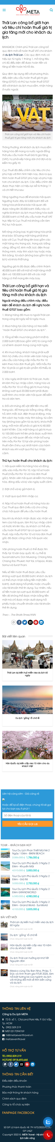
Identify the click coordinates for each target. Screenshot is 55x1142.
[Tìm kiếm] (51, 10)
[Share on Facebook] (19, 622)
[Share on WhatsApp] (13, 622)
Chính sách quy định (14, 1098)
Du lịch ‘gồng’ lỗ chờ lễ (23, 934)
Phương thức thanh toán (16, 1086)
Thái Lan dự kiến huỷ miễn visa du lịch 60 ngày (32, 923)
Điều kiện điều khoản (14, 1080)
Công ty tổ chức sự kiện (16, 1104)
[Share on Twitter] (24, 622)
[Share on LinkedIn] (41, 622)
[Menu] (4, 10)
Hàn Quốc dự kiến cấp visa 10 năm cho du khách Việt (30, 947)
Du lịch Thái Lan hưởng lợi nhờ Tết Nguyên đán (29, 959)
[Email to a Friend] (30, 622)
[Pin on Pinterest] (35, 622)
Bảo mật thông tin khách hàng (20, 1092)
